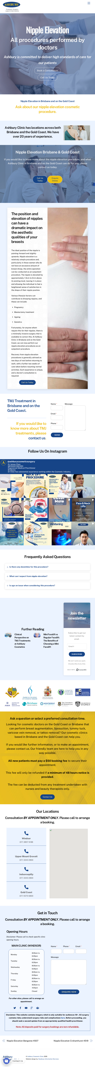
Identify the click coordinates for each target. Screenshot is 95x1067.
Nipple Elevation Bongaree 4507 (22, 1041)
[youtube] (26, 1008)
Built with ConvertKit (86, 669)
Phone (54, 423)
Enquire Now (69, 992)
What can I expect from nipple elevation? (28, 576)
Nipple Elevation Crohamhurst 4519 (71, 1041)
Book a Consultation (47, 70)
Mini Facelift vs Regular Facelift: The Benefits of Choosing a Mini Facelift (51, 640)
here (63, 1018)
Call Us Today (47, 77)
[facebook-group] (37, 1008)
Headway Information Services (48, 1059)
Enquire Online (55, 179)
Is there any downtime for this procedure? (28, 567)
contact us (36, 438)
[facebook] (20, 1008)
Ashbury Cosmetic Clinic (35, 1056)
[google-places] (31, 1008)
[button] (12, 486)
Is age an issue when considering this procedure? (32, 585)
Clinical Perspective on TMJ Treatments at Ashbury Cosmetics (22, 640)
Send (57, 435)
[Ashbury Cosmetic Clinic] (11, 6)
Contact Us (47, 797)
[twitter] (14, 1008)
